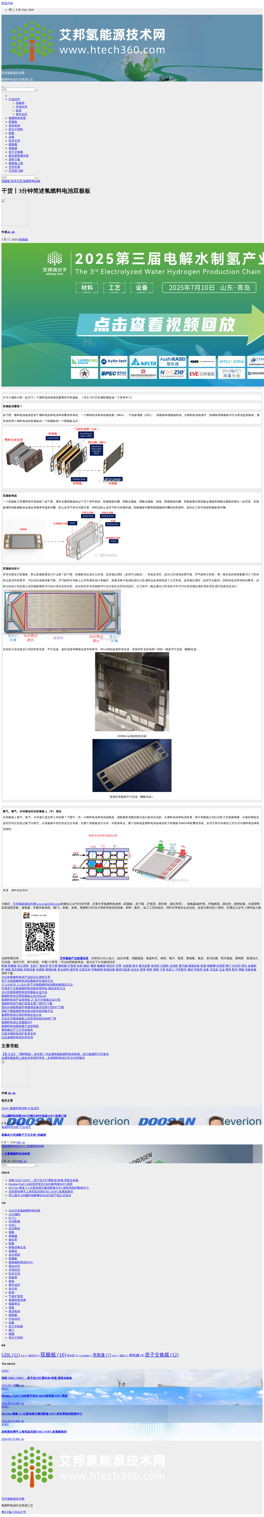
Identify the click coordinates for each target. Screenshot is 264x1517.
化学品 (236, 965)
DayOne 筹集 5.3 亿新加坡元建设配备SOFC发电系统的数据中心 (49, 1187)
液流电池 (14, 125)
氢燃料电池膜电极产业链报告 (20, 1026)
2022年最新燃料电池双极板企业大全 (24, 992)
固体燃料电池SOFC (14, 1146)
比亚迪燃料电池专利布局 (17, 1037)
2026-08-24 (8, 1385)
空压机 (214, 969)
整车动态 (21, 114)
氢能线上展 (16, 163)
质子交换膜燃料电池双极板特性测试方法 (27, 980)
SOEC (5, 1108)
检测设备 (109, 969)
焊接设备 (29, 969)
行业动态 (14, 99)
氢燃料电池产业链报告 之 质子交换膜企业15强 (30, 999)
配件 (235, 969)
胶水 (135, 965)
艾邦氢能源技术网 (12, 72)
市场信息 (21, 106)
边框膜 (127, 965)
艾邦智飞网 (16, 170)
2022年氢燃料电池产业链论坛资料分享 (25, 977)
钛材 (80, 965)
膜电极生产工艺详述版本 (17, 1029)
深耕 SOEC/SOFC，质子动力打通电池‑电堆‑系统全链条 (43, 1180)
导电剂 (198, 969)
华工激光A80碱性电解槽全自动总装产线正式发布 (40, 1195)
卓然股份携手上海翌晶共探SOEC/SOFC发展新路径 (41, 1191)
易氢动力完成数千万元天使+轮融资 (23, 1134)
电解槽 (211, 965)
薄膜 (156, 969)
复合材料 (63, 969)
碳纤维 (74, 969)
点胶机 (164, 965)
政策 (19, 110)
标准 (11, 1292)
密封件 (110, 965)
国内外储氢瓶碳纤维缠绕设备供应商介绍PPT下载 (32, 1007)
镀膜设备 (194, 965)
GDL (10, 1354)
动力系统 (23, 965)
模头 (244, 965)
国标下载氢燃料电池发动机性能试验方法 (27, 1011)
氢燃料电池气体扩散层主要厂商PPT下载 (26, 1003)
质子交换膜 (16, 151)
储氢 (8, 969)
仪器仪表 (85, 969)
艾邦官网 (14, 167)
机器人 (170, 969)
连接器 (220, 965)
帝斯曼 (102, 1355)
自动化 (135, 969)
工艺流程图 (85, 1356)
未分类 (13, 1288)
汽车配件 (181, 969)
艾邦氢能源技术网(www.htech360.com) (37, 903)
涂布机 (155, 965)
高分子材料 (16, 129)
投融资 (20, 102)
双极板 (13, 121)
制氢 (11, 133)
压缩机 (174, 965)
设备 (11, 136)
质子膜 (53, 965)
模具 (228, 969)
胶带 (143, 969)
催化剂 (44, 965)
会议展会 (14, 1228)
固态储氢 (17, 969)
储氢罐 (13, 148)
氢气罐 (183, 965)
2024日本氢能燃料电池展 (24, 1210)
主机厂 (34, 965)
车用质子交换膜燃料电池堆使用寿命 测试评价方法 (33, 988)
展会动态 (14, 1266)
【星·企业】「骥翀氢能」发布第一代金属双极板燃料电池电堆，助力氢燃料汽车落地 (55, 1054)
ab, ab (11, 231)
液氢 (11, 1307)
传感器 (40, 969)
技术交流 (14, 140)
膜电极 (13, 144)
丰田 (24, 1356)
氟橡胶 (101, 965)
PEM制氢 (14, 1221)
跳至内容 (7, 3)
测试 (190, 969)
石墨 (118, 965)
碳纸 (86, 965)
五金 (222, 969)
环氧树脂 (97, 969)
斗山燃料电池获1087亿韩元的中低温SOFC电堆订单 (34, 1115)
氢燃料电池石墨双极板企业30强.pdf (23, 995)
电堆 (4, 965)
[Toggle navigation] (2, 86)
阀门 (228, 965)
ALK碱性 (14, 1214)
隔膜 (11, 1333)
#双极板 (23, 239)
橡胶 (93, 965)
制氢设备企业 (17, 1247)
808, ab (21, 1123)
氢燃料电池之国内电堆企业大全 (21, 1014)
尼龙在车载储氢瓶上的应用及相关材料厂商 (28, 1018)
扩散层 (72, 965)
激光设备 (144, 965)
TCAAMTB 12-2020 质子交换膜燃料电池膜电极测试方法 (37, 984)
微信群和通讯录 (19, 155)
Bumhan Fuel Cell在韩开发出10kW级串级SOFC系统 (41, 1184)
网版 (241, 969)
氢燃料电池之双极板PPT (16, 1022)
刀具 (162, 969)
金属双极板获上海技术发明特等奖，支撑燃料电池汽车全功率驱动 (43, 1057)
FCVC (12, 1217)
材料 (149, 969)
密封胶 (72, 1355)
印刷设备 (250, 969)
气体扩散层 (16, 1296)
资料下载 (14, 159)
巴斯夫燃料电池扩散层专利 (18, 1033)
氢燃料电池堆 (17, 118)
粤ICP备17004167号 (13, 1512)
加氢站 (13, 1250)
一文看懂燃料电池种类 (15, 1153)
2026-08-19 (8, 1403)
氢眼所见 (14, 1303)
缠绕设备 (51, 969)
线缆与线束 (123, 969)
